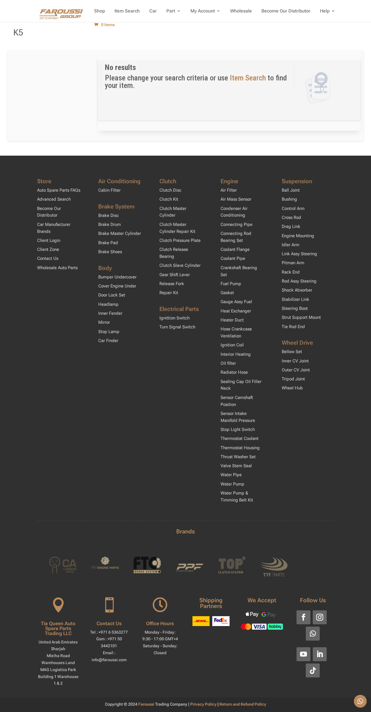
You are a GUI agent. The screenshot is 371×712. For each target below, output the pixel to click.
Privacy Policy (203, 704)
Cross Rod (291, 217)
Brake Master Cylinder (119, 233)
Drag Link (291, 226)
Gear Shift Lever (174, 274)
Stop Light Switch (238, 429)
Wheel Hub (292, 388)
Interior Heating (236, 354)
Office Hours (160, 623)
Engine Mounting (298, 235)
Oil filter (228, 363)
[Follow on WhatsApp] (313, 634)
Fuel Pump (231, 283)
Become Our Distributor (285, 11)
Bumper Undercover (117, 277)
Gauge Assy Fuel (236, 301)
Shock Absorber (297, 290)
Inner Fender (110, 313)
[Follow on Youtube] (303, 654)
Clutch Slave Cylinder (180, 265)
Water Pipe (231, 474)
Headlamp (108, 304)
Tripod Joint (293, 379)
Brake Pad (108, 242)
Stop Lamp (108, 331)
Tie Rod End (293, 326)
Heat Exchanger (236, 311)
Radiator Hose (234, 372)
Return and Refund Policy (242, 704)
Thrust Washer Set (238, 456)
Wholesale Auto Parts (57, 267)
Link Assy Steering (299, 253)
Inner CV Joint (295, 361)
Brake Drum (109, 224)
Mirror (104, 322)
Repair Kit (168, 292)
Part (170, 11)
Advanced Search (54, 199)
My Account (202, 11)
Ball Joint (291, 190)
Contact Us (47, 258)
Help (325, 11)
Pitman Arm (293, 262)
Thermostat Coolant (240, 438)
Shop (99, 11)
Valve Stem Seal (236, 465)
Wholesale (241, 11)
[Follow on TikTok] (313, 670)
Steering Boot (295, 308)
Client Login (48, 240)
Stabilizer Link (295, 299)
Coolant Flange (235, 249)
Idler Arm (290, 244)
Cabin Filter (109, 190)
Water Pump (232, 484)
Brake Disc (108, 215)
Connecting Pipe (236, 224)
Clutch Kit (168, 199)
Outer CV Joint (296, 370)
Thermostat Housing (240, 447)
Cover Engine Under (117, 286)
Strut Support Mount (301, 317)
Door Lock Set (111, 295)
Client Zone (48, 249)
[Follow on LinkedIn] (320, 654)
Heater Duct (232, 320)
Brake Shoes (110, 251)
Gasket (227, 292)
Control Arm (293, 208)
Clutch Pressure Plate (180, 240)
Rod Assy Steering (299, 281)
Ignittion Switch (174, 318)
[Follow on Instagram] (320, 617)
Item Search (127, 11)
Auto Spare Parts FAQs (58, 190)
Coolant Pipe (233, 258)
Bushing (289, 199)
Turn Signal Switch (177, 327)
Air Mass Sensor (236, 199)
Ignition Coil (232, 345)
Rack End (291, 272)
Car (153, 11)
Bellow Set (292, 351)
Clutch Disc (170, 190)
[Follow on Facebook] (303, 617)
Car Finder (108, 340)
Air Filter (229, 190)
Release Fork (171, 283)
